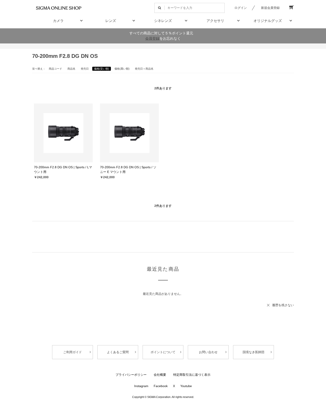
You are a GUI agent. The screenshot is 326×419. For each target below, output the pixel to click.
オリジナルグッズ (267, 21)
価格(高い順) (122, 68)
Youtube (186, 386)
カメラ (58, 21)
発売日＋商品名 (144, 68)
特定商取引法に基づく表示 (191, 374)
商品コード (55, 68)
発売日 (85, 68)
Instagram (141, 386)
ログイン (240, 8)
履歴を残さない (283, 305)
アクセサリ (215, 21)
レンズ (110, 21)
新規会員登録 (270, 8)
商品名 (71, 68)
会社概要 (160, 374)
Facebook (161, 386)
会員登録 (152, 38)
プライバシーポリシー (131, 374)
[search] (160, 8)
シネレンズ (163, 21)
